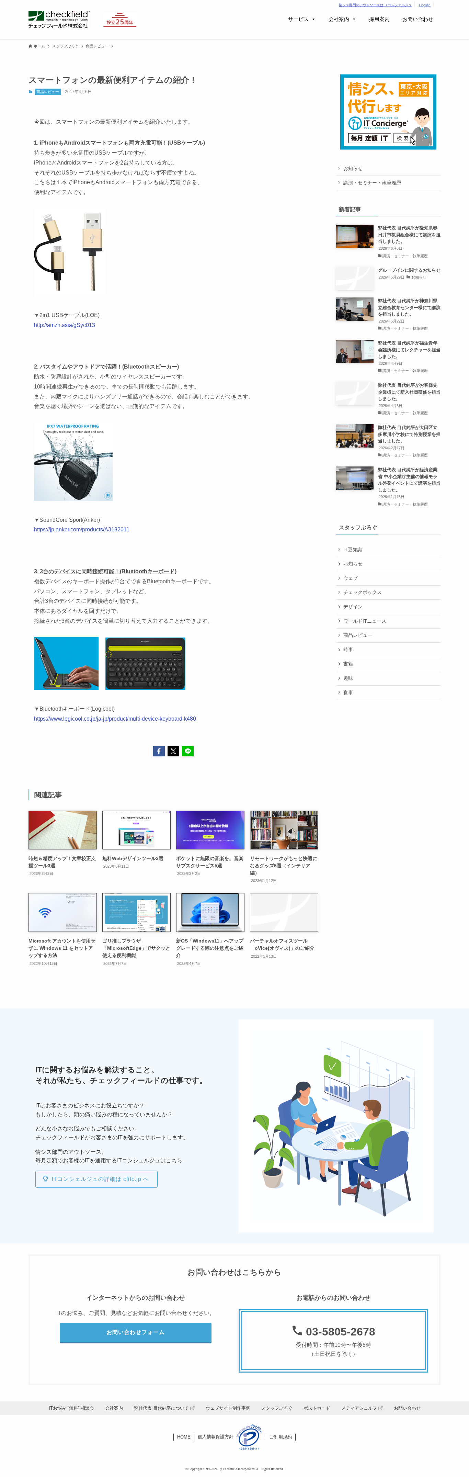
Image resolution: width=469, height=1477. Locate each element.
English (425, 5)
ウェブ (350, 578)
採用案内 (379, 19)
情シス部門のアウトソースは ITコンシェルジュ (375, 5)
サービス (298, 19)
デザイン (353, 606)
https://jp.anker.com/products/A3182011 (81, 529)
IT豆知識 (352, 549)
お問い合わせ (417, 19)
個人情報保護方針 (215, 1436)
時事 (348, 649)
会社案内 (339, 19)
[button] (159, 751)
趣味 (348, 678)
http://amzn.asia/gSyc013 (64, 325)
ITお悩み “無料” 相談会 (71, 1408)
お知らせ (353, 168)
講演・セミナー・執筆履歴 (372, 182)
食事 (348, 692)
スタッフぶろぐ (277, 1408)
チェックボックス (362, 592)
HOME (184, 1437)
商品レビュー (47, 92)
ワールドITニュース (364, 621)
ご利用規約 (281, 1437)
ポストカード (317, 1408)
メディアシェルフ (359, 1408)
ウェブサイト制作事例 (228, 1408)
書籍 (348, 663)
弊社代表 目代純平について (162, 1408)
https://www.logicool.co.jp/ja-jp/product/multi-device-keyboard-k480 (115, 719)
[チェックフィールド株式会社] (59, 19)
